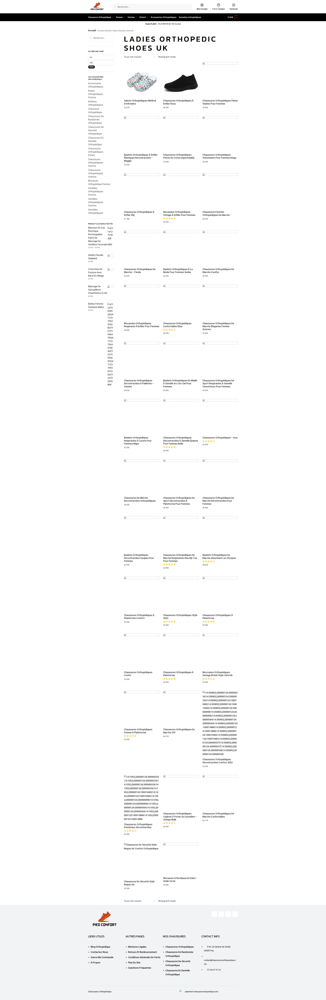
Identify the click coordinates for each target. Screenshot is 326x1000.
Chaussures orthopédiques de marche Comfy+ (218, 270)
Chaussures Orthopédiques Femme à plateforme (138, 731)
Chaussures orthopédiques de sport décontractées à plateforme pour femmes (179, 500)
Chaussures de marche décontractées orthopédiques (140, 499)
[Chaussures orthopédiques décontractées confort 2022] (220, 723)
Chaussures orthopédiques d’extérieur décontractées (138, 826)
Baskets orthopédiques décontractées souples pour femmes (139, 558)
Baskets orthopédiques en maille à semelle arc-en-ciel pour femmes (180, 383)
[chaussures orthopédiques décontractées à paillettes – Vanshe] (141, 359)
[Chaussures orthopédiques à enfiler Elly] (141, 191)
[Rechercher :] (101, 38)
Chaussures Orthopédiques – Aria (220, 437)
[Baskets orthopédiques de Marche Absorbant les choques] (220, 534)
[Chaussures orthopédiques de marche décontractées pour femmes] (220, 477)
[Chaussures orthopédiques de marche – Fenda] (141, 248)
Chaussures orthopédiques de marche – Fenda (140, 270)
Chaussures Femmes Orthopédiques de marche (216, 213)
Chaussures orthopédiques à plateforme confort (139, 616)
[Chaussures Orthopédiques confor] (141, 651)
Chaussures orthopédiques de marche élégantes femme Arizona (218, 326)
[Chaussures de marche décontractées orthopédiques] (141, 477)
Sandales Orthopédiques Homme (95, 202)
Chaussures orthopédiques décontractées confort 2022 (218, 761)
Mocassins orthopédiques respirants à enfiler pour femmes (141, 325)
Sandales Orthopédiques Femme (95, 191)
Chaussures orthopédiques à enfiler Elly (139, 213)
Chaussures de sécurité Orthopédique (96, 130)
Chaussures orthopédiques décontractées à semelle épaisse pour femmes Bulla (180, 440)
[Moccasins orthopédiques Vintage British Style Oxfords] (220, 651)
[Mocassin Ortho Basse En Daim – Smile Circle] (181, 859)
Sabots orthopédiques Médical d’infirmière (140, 102)
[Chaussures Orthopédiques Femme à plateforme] (141, 708)
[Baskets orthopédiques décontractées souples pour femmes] (141, 534)
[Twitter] (221, 914)
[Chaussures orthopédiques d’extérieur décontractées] (141, 798)
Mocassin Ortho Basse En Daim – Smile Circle (180, 879)
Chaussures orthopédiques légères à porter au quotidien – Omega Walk (180, 816)
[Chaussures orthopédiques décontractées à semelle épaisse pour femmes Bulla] (181, 416)
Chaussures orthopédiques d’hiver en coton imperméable (178, 156)
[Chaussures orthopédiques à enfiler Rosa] (181, 79)
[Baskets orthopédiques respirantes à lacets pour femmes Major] (141, 416)
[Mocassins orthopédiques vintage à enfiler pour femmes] (181, 191)
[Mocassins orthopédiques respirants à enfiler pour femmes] (141, 302)
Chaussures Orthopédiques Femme (95, 162)
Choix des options (141, 114)
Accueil (92, 30)
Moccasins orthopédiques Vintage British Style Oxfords (217, 674)
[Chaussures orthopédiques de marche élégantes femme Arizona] (220, 302)
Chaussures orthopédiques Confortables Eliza (177, 325)
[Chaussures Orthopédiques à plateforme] (220, 594)
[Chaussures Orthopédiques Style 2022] (181, 594)
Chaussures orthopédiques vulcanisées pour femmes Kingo (219, 156)
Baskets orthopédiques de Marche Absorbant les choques (219, 556)
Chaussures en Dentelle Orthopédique (96, 141)
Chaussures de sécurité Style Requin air (139, 883)
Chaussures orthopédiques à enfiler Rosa (178, 102)
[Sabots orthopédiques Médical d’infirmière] (141, 79)
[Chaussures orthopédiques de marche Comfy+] (220, 248)
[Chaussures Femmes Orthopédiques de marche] (220, 191)
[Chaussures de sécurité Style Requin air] (141, 860)
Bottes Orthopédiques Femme (95, 94)
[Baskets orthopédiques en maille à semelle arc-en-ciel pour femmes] (181, 359)
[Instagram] (235, 914)
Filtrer (92, 67)
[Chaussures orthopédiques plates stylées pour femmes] (220, 79)
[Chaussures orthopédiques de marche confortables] (220, 792)
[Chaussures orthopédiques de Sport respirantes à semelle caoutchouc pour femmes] (220, 359)
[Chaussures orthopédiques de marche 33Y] (181, 708)
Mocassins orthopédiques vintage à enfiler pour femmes (179, 213)
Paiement (234, 9)
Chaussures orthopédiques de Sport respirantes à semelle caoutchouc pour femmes (218, 383)
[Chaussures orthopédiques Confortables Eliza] (181, 302)
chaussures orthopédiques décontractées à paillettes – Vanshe (139, 383)
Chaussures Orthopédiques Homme (95, 173)
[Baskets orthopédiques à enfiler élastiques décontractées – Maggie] (141, 134)
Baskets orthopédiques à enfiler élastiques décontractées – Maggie (141, 157)
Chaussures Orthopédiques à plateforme (218, 616)
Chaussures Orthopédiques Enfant (95, 152)
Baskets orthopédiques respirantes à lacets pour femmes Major (138, 440)
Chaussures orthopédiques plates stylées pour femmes (220, 102)
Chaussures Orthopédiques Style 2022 (180, 616)
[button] (169, 218)
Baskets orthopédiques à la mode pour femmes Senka (178, 270)
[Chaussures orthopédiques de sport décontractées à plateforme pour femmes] (181, 477)
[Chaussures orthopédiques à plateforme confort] (141, 594)
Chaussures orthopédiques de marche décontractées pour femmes (218, 500)
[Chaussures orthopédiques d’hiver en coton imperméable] (181, 134)
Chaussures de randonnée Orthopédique (96, 119)
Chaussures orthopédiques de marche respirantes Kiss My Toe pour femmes (180, 558)
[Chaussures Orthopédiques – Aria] (220, 416)
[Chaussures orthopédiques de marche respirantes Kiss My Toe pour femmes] (181, 534)
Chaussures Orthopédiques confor (138, 674)
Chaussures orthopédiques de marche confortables (218, 815)
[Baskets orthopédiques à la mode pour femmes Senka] (181, 248)
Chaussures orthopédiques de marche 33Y (179, 731)
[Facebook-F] (214, 914)
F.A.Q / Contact (219, 9)
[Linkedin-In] (228, 914)
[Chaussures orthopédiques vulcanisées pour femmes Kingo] (220, 134)
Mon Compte (202, 9)
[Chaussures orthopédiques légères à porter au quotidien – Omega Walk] (181, 792)
